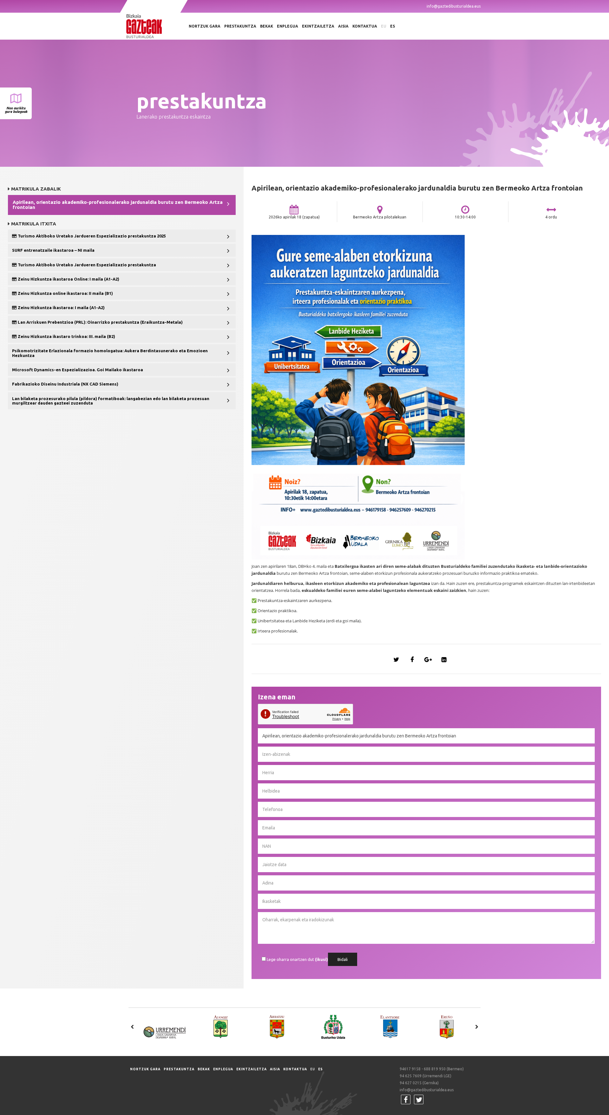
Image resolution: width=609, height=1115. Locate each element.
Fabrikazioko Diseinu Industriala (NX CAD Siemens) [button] (65, 384)
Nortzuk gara (204, 26)
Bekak (266, 26)
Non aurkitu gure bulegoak (16, 109)
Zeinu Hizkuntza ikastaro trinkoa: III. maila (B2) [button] (66, 336)
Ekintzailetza (318, 26)
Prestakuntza (240, 26)
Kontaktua (364, 26)
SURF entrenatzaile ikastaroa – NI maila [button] (53, 250)
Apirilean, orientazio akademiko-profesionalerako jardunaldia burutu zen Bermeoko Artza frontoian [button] (118, 204)
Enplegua (287, 26)
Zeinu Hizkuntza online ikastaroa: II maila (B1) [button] (65, 293)
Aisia (343, 26)
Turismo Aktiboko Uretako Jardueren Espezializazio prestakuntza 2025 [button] (91, 236)
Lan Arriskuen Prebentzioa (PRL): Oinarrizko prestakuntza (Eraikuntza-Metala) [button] (100, 322)
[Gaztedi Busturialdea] (154, 26)
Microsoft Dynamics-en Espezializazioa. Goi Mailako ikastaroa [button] (77, 369)
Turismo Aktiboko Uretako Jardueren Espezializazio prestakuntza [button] (86, 265)
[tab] (122, 205)
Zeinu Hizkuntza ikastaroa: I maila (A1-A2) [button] (61, 307)
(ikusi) (321, 959)
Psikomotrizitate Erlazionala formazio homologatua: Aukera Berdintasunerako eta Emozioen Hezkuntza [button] (110, 352)
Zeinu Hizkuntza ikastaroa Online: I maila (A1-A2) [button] (68, 279)
